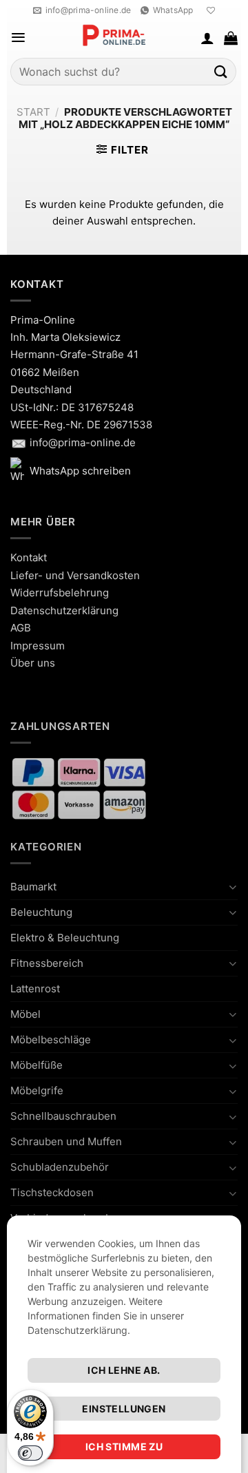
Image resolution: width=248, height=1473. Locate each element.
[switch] (30, 1453)
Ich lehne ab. (123, 1370)
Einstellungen (123, 1408)
